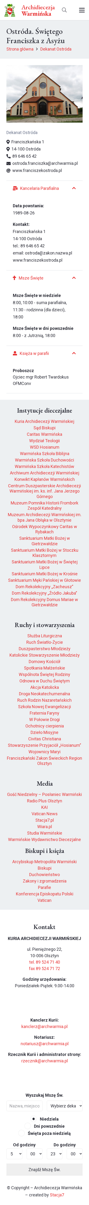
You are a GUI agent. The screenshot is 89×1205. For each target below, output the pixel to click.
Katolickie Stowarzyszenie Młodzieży (44, 655)
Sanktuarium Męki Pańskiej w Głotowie (44, 580)
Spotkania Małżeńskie (44, 667)
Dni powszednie (49, 1126)
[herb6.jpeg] (9, 10)
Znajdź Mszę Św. (44, 1169)
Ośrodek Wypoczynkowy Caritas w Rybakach (44, 529)
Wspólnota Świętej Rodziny (44, 674)
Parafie (44, 887)
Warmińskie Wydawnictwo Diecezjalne (44, 839)
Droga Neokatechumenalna (44, 693)
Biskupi (45, 868)
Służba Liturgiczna (44, 635)
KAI (44, 807)
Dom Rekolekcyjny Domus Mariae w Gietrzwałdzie (44, 602)
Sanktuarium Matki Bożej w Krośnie (45, 573)
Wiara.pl (44, 826)
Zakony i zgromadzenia (44, 880)
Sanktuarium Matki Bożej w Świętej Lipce (45, 564)
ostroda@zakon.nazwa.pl (48, 252)
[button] (64, 10)
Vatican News (45, 813)
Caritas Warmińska (44, 434)
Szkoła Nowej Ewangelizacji (44, 706)
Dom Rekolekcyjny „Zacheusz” (44, 586)
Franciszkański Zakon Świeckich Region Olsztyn (44, 761)
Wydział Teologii (44, 440)
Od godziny (24, 1144)
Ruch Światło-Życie (44, 642)
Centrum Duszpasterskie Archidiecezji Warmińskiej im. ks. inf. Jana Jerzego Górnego (44, 491)
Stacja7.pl (44, 820)
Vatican (44, 900)
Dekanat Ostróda (21, 132)
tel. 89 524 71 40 (44, 962)
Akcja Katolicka (44, 687)
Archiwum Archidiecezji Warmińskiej (44, 472)
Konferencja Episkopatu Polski (44, 893)
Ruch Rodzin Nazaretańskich (44, 700)
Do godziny (65, 1144)
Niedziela (49, 1119)
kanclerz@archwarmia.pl (44, 1026)
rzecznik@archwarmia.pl (44, 1060)
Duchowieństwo (44, 874)
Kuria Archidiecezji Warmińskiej (44, 421)
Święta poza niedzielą (49, 1133)
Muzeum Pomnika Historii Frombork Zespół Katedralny (44, 505)
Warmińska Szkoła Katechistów (44, 466)
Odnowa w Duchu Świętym (44, 680)
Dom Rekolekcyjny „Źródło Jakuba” (44, 593)
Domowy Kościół (44, 661)
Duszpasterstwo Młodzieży (44, 648)
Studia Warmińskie (44, 833)
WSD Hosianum (44, 447)
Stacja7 (57, 1194)
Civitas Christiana (44, 738)
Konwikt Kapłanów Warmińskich (44, 479)
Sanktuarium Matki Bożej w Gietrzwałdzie (44, 541)
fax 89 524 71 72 (44, 968)
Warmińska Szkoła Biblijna (44, 453)
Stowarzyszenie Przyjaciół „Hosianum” (44, 745)
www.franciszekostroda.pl (37, 260)
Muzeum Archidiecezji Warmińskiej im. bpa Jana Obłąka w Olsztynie (44, 517)
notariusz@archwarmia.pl (45, 1043)
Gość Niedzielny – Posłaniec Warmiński (44, 794)
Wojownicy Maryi (44, 751)
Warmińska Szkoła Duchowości (44, 459)
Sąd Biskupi (44, 427)
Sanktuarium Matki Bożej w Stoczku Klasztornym (44, 553)
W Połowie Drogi (44, 719)
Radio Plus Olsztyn (44, 800)
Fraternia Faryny (44, 713)
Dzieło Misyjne (44, 732)
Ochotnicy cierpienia (44, 725)
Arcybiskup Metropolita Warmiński (44, 861)
